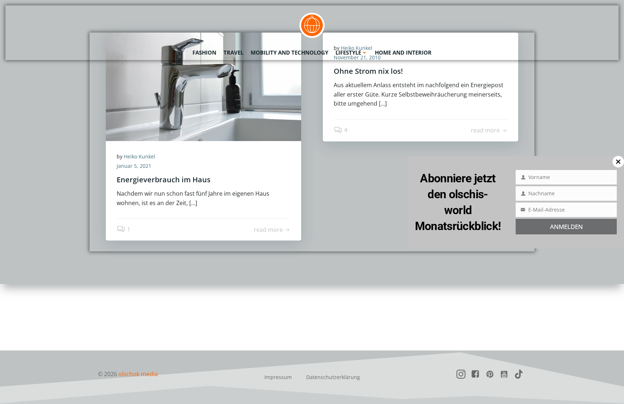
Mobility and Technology (289, 52)
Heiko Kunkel (139, 156)
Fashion (204, 52)
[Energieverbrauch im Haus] (203, 86)
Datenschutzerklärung (333, 377)
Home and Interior (403, 52)
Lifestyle (348, 52)
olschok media (138, 374)
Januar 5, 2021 (134, 165)
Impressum (278, 377)
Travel (233, 52)
